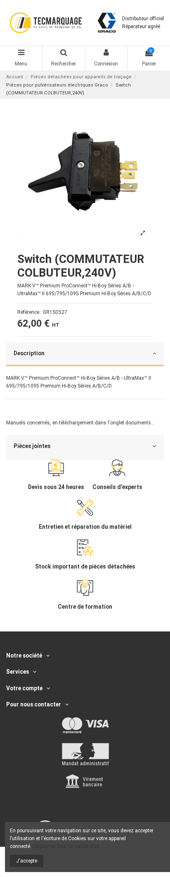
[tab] (85, 354)
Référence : (29, 312)
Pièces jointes (32, 446)
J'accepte (26, 861)
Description (29, 353)
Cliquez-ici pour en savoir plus (66, 846)
